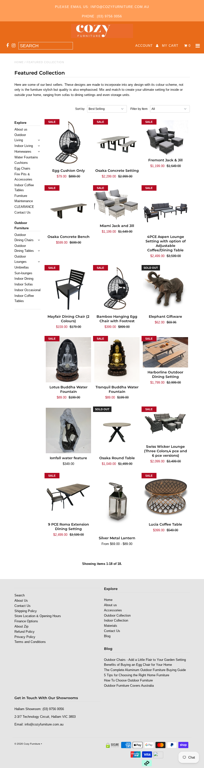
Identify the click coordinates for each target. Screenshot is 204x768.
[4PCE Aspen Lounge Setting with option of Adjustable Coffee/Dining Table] (165, 209)
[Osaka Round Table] (117, 430)
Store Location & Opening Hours (37, 616)
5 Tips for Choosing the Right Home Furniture (136, 675)
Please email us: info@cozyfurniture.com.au (102, 7)
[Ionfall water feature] (68, 430)
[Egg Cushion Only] (68, 143)
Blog (107, 636)
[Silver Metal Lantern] (117, 503)
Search (19, 595)
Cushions (21, 163)
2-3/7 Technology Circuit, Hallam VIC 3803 (45, 717)
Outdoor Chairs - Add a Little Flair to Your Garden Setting (145, 660)
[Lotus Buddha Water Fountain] (68, 360)
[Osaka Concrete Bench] (68, 209)
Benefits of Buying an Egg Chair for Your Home (138, 665)
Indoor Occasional (27, 290)
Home (19, 62)
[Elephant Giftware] (165, 289)
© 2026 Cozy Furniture (27, 743)
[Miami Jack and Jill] (117, 203)
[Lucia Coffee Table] (165, 497)
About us (20, 129)
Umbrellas (21, 267)
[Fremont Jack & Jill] (165, 138)
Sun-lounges (23, 273)
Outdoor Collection (117, 615)
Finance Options (26, 621)
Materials (110, 626)
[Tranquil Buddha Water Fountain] (117, 360)
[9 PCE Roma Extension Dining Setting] (68, 497)
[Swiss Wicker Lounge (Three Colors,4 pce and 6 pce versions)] (165, 425)
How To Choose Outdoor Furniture (128, 680)
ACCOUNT (144, 45)
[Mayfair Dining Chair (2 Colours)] (68, 289)
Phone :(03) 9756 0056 (102, 16)
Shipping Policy (25, 611)
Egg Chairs (22, 168)
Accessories (113, 610)
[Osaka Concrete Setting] (117, 143)
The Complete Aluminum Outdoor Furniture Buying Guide (145, 670)
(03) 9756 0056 (53, 709)
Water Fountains (26, 157)
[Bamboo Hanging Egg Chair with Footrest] (117, 289)
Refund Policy (24, 631)
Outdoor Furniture (21, 225)
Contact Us (22, 212)
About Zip (21, 626)
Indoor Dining (23, 278)
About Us (21, 600)
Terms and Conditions (30, 642)
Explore (20, 123)
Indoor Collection (116, 620)
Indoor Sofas (23, 284)
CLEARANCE (24, 207)
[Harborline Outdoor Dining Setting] (165, 352)
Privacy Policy (24, 637)
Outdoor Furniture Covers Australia (129, 685)
